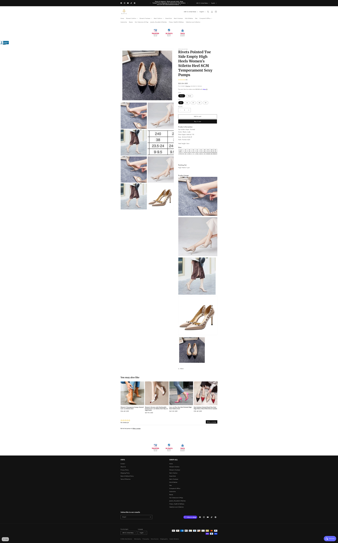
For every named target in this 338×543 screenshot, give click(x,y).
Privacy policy (146, 539)
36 (187, 103)
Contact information (174, 539)
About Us (123, 467)
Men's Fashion (173, 473)
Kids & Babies (173, 482)
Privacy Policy (125, 470)
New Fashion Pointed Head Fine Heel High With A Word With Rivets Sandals (205, 408)
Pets (170, 485)
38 (199, 103)
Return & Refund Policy (127, 476)
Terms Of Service (125, 479)
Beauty (171, 494)
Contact (123, 464)
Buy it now (197, 121)
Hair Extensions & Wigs (176, 498)
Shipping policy (164, 539)
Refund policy (137, 539)
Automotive (172, 491)
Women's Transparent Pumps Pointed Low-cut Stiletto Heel (132, 408)
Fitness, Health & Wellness (176, 504)
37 (193, 103)
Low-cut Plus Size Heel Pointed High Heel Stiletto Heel (180, 408)
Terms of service (155, 539)
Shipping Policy (125, 473)
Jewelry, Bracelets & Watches (177, 501)
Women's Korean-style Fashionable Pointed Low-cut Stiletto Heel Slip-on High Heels (156, 409)
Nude (189, 96)
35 (181, 103)
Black (181, 96)
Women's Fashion (174, 467)
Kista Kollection (128, 539)
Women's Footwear (174, 470)
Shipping (187, 86)
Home (171, 464)
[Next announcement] (188, 3)
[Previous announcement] (150, 3)
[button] (131, 18)
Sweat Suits (172, 476)
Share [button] (182, 368)
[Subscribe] (150, 517)
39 (205, 103)
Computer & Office (174, 488)
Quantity (180, 106)
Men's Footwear (173, 479)
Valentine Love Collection (176, 507)
